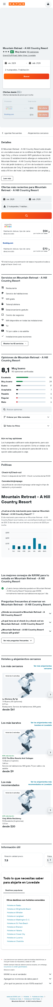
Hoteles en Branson (15, 927)
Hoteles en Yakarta (14, 930)
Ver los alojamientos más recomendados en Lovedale (40, 783)
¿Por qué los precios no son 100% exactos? (23, 983)
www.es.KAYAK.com (13, 997)
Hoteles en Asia (37, 997)
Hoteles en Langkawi (15, 916)
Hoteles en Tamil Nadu (32, 999)
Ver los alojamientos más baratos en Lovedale (41, 723)
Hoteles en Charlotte (15, 941)
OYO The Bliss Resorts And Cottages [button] (17, 758)
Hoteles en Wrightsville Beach (19, 909)
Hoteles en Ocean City (16, 934)
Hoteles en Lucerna (15, 937)
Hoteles (26, 997)
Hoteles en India (15, 999)
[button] (4, 4)
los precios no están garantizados (15, 967)
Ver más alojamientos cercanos (43, 667)
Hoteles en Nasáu (14, 905)
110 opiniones (33, 52)
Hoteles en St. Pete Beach (17, 923)
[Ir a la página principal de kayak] (17, 4)
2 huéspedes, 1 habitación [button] (17, 69)
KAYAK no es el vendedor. (15, 974)
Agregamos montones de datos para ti (21, 979)
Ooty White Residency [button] (11, 818)
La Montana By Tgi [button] (10, 699)
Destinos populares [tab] (14, 890)
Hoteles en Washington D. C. (18, 920)
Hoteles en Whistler (15, 912)
